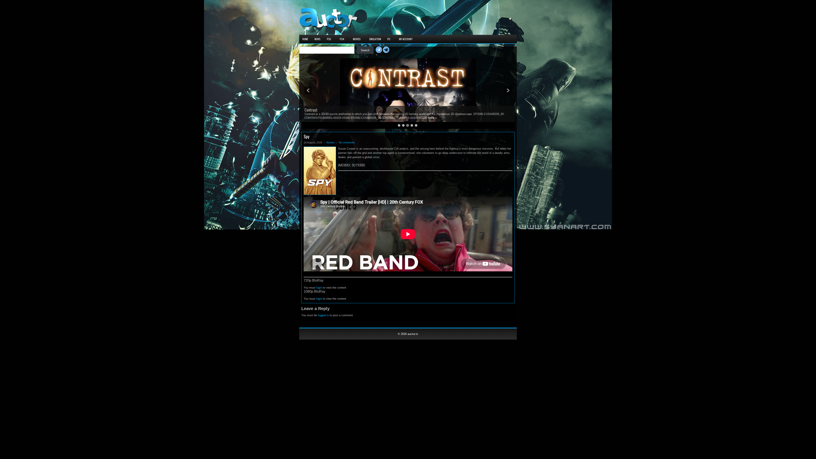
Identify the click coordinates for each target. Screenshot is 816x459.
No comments (347, 142)
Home (305, 39)
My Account (406, 39)
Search (365, 50)
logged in (323, 315)
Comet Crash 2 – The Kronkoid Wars (331, 110)
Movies (357, 39)
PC (388, 39)
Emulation (375, 39)
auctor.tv (413, 334)
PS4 (342, 39)
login (319, 287)
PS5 (329, 39)
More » (354, 117)
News (317, 39)
